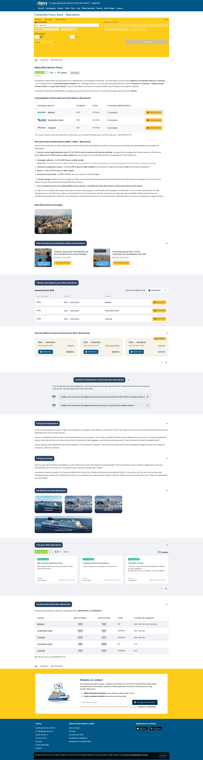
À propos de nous (76, 734)
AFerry (39, 723)
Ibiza (66, 302)
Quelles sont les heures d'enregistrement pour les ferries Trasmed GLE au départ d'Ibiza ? (98, 405)
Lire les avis (75, 73)
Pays (73, 8)
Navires (100, 8)
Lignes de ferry (42, 734)
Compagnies (51, 8)
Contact (72, 731)
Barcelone (74, 302)
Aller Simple (48, 19)
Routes (60, 8)
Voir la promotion (63, 263)
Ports (67, 8)
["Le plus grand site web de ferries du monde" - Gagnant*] (42, 3)
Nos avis (39, 741)
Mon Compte (109, 8)
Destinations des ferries (45, 728)
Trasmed (51, 128)
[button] (120, 8)
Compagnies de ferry (44, 731)
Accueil (41, 8)
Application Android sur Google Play (156, 728)
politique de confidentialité (147, 707)
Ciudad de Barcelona (78, 509)
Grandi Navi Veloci (55, 120)
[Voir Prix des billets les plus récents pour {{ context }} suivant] (166, 363)
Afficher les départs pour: (135, 290)
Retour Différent (61, 19)
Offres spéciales (88, 8)
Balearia (51, 112)
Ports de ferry (41, 738)
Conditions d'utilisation (78, 738)
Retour (39, 19)
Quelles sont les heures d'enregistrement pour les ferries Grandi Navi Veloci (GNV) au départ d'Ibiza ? (103, 397)
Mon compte (74, 728)
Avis (78, 8)
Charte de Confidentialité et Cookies (136, 755)
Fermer (163, 756)
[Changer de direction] (101, 25)
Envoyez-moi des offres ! (146, 702)
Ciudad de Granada (48, 509)
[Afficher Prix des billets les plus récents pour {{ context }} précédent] (161, 363)
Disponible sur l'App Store (142, 728)
